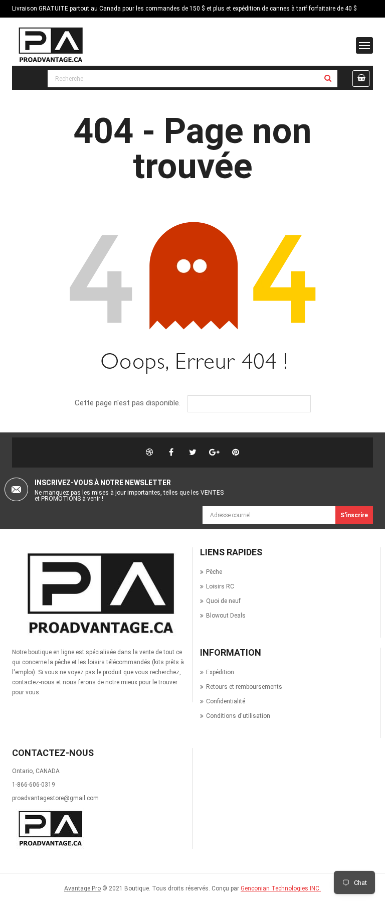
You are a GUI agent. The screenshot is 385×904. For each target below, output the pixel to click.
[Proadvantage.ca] (98, 593)
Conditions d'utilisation (238, 715)
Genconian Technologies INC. (281, 888)
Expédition (220, 672)
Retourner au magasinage (256, 404)
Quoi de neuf (223, 601)
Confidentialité (225, 701)
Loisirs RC (220, 586)
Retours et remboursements (244, 686)
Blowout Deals (226, 615)
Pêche (214, 571)
